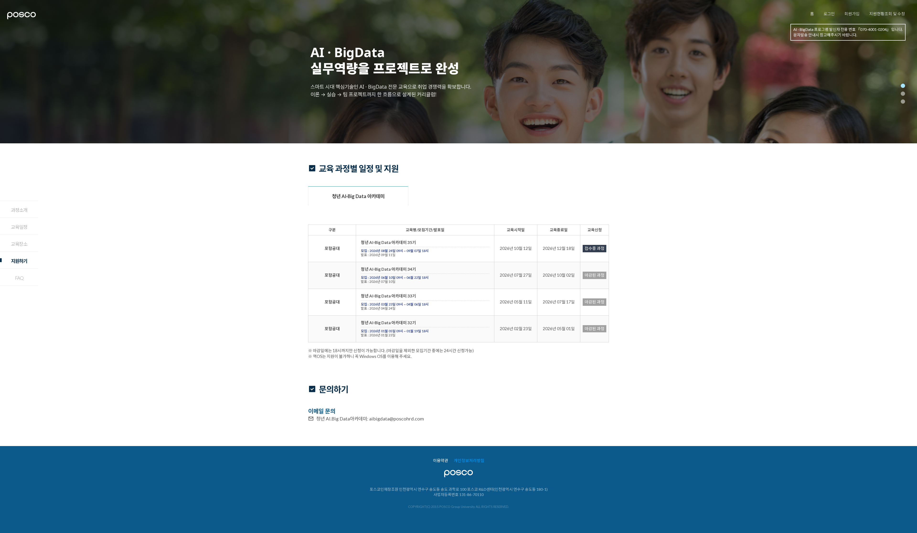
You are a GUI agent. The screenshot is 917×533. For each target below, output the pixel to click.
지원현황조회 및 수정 (887, 13)
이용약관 (440, 460)
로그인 (829, 13)
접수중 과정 (594, 248)
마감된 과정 (594, 275)
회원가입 (852, 13)
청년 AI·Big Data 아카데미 (358, 196)
